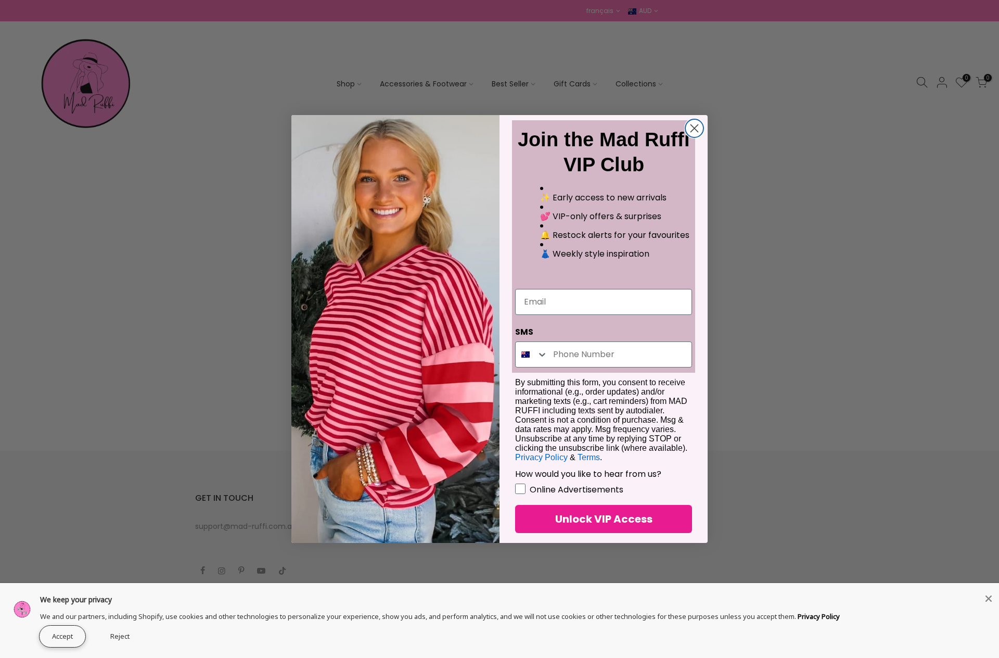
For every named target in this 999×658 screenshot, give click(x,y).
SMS (524, 332)
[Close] (988, 598)
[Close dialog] (694, 128)
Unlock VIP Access (603, 519)
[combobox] (532, 354)
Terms (589, 457)
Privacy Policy (819, 616)
